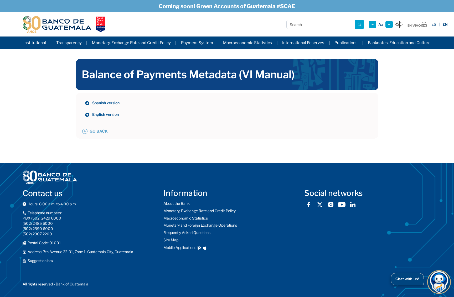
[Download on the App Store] (205, 248)
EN (445, 24)
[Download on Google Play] (200, 248)
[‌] (87, 103)
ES (433, 24)
